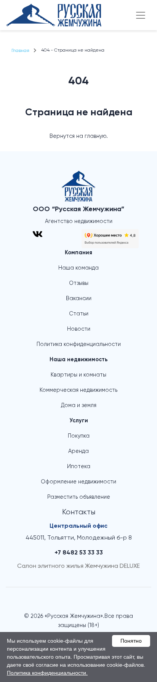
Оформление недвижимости (78, 482)
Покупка (79, 436)
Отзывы (78, 283)
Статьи (78, 314)
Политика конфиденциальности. (47, 673)
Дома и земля (78, 405)
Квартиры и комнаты (78, 375)
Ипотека (78, 466)
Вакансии (78, 298)
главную (95, 136)
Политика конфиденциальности (79, 344)
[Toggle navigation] (140, 15)
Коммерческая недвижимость (78, 390)
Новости (78, 329)
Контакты (78, 512)
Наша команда (78, 268)
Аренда (78, 451)
